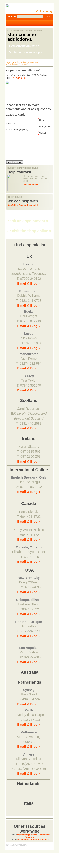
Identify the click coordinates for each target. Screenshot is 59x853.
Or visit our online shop (25, 52)
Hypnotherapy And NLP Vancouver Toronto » (33, 836)
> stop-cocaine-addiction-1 (17, 64)
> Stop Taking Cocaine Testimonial (24, 62)
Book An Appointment (24, 45)
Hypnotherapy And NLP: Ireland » (33, 839)
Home (8, 62)
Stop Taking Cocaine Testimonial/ (24, 31)
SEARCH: (12, 16)
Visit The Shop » (30, 185)
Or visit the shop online (29, 231)
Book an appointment (27, 221)
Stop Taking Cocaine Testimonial (22, 205)
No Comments (20, 78)
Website (43, 133)
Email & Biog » (28, 283)
